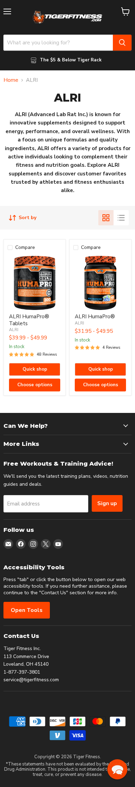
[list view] (121, 217)
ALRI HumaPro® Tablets (29, 320)
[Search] (122, 43)
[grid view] (106, 217)
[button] (117, 769)
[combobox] (58, 43)
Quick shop (34, 369)
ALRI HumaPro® (95, 316)
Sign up (107, 503)
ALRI (13, 329)
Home (10, 80)
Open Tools (27, 610)
